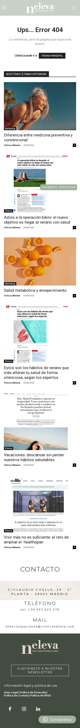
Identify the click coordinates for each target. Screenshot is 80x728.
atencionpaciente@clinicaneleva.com (40, 626)
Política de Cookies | (17, 695)
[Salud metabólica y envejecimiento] (40, 261)
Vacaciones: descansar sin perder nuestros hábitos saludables (34, 457)
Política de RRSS (40, 695)
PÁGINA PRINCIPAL (52, 55)
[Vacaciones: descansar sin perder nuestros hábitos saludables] (40, 421)
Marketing (10, 128)
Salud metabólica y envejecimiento (35, 290)
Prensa (8, 210)
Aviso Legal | (12, 692)
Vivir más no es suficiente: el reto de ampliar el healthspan (36, 539)
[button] (57, 719)
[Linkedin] (38, 709)
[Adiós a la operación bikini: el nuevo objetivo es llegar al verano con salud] (40, 184)
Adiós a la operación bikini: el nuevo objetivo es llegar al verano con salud (37, 220)
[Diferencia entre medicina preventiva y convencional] (40, 106)
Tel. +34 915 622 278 (40, 609)
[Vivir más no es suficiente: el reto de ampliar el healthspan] (40, 503)
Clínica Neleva (12, 145)
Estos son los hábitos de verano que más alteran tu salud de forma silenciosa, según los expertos (36, 372)
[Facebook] (10, 709)
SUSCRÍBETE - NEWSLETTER (59, 187)
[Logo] (40, 8)
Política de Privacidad (33, 692)
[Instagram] (24, 709)
